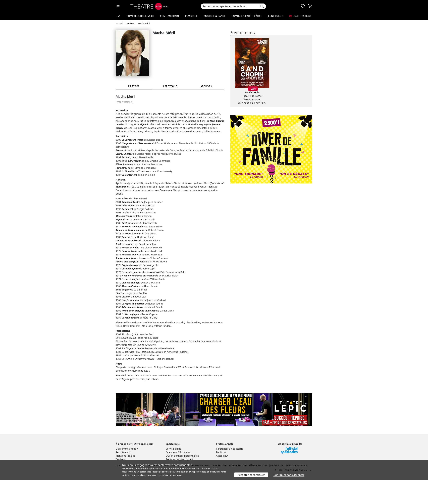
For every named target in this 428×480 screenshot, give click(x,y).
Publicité (221, 452)
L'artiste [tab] (133, 86)
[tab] (170, 86)
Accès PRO (222, 455)
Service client (173, 448)
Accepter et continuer (251, 475)
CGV (168, 455)
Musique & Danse (214, 16)
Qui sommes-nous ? (127, 448)
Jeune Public (275, 16)
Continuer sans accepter (289, 475)
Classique (191, 16)
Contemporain (169, 16)
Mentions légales (125, 455)
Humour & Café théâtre (246, 16)
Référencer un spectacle (229, 448)
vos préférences (198, 471)
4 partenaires (144, 471)
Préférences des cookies (179, 459)
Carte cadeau (302, 16)
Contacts (120, 459)
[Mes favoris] (303, 6)
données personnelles (186, 455)
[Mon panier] (310, 6)
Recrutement (123, 452)
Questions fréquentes (178, 452)
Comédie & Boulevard (140, 16)
